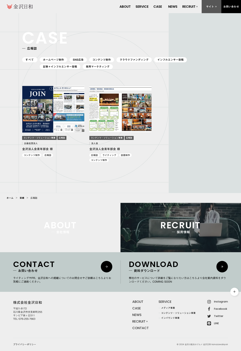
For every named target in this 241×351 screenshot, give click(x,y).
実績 (22, 198)
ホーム (10, 198)
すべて (29, 59)
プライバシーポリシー (24, 344)
